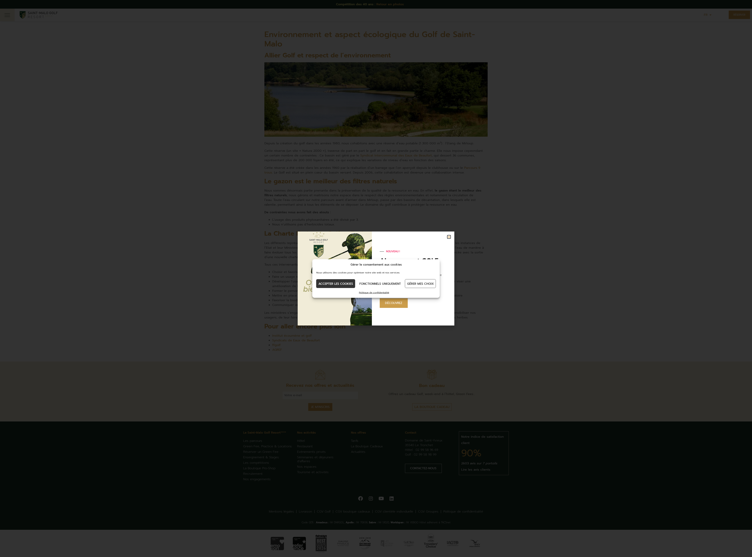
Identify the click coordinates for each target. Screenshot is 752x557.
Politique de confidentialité (374, 292)
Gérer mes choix (420, 283)
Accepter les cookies (335, 283)
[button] (448, 236)
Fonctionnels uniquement (380, 283)
